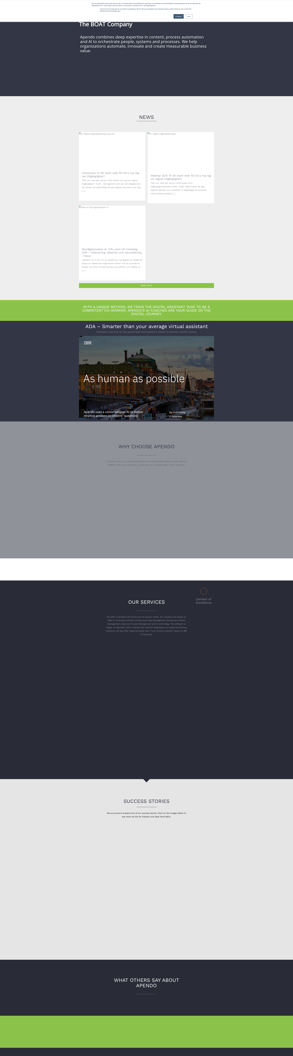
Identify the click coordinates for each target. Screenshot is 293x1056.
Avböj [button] (189, 16)
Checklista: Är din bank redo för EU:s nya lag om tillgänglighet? (112, 147)
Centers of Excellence (204, 600)
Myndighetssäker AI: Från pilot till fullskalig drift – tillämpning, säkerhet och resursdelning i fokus (112, 221)
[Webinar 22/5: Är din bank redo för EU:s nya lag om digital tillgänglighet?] (181, 150)
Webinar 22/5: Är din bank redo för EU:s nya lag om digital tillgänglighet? (181, 147)
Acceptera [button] (178, 16)
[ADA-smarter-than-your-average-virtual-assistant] (146, 337)
